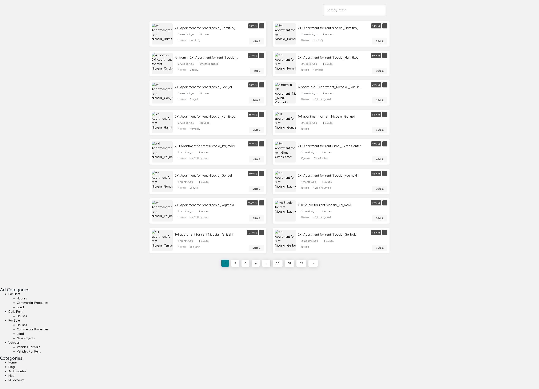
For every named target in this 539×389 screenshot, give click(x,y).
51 (289, 263)
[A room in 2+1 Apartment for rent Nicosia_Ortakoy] (162, 62)
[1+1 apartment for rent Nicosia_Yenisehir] (162, 239)
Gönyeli (194, 99)
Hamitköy (195, 40)
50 (277, 263)
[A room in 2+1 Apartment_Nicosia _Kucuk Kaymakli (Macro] (285, 96)
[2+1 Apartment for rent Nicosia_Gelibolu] (285, 239)
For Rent (14, 294)
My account (16, 380)
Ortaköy (194, 69)
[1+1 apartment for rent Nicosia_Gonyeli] (285, 121)
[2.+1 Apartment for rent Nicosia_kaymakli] (162, 150)
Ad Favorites (17, 371)
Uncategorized (209, 63)
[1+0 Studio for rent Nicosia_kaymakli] (285, 207)
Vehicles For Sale (28, 347)
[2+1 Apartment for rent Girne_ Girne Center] (285, 150)
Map (11, 376)
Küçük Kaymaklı (322, 99)
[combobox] (354, 10)
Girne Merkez (321, 158)
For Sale (14, 320)
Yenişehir (195, 246)
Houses (204, 34)
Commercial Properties (32, 303)
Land (20, 307)
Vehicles (14, 343)
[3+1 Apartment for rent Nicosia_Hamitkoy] (162, 121)
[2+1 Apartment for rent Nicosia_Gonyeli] (162, 91)
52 (301, 263)
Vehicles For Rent (29, 351)
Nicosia (182, 40)
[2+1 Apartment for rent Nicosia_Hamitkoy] (162, 32)
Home (12, 362)
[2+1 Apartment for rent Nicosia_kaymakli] (285, 180)
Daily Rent (15, 312)
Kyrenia (305, 158)
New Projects (26, 338)
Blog (11, 367)
